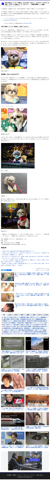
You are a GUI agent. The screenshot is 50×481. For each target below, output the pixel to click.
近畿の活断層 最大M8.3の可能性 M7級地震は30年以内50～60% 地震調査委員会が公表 (24, 319)
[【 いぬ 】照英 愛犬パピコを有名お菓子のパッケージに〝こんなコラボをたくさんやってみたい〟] (12, 400)
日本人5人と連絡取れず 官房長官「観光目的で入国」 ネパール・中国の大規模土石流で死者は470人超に (37, 353)
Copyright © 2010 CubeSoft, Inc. (25, 476)
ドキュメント (27, 475)
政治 (16, 314)
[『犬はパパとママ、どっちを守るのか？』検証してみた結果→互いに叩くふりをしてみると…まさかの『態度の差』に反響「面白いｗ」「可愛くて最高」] (7, 299)
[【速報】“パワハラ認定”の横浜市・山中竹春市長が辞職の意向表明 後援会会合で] (37, 418)
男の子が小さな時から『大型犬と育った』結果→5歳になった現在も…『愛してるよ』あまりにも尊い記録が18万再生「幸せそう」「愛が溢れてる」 (32, 305)
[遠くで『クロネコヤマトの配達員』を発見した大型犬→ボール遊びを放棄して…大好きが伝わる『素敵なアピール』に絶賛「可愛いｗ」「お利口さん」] (7, 278)
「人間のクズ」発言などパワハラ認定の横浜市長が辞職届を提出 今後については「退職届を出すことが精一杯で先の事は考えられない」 (12, 447)
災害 (34, 314)
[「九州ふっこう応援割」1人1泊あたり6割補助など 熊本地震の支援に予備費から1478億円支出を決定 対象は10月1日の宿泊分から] (37, 400)
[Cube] (2, 5)
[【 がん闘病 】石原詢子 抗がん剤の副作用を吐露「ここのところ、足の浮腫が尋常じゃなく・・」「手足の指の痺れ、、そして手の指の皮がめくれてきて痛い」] (12, 381)
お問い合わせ (40, 475)
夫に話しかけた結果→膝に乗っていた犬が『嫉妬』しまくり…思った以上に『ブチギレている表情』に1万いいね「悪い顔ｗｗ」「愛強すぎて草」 (32, 285)
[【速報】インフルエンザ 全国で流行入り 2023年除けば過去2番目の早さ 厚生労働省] (12, 361)
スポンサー (19, 475)
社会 (10, 314)
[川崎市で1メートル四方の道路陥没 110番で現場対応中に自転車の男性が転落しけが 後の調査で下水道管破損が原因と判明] (37, 438)
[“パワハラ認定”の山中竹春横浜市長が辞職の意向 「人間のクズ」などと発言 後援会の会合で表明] (37, 379)
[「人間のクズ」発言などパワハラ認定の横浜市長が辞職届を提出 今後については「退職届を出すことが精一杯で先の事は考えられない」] (12, 438)
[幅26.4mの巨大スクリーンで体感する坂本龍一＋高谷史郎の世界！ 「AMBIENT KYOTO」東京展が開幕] (12, 419)
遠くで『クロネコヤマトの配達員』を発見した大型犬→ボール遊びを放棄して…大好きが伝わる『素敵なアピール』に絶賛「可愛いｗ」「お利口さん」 (32, 275)
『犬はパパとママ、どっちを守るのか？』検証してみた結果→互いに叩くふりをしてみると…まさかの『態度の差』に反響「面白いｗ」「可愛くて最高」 (32, 295)
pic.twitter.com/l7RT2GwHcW (10, 20)
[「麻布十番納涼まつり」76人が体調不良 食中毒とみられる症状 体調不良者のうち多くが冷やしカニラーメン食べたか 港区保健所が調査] (12, 343)
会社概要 (9, 475)
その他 (46, 314)
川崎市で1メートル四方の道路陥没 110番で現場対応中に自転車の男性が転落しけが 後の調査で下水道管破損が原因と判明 (37, 447)
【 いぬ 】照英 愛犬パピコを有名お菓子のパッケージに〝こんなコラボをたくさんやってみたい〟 (12, 410)
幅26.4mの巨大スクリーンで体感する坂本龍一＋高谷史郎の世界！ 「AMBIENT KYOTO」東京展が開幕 (12, 429)
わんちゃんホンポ (9, 6)
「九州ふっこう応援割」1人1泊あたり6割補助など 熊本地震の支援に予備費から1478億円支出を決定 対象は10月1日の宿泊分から (37, 410)
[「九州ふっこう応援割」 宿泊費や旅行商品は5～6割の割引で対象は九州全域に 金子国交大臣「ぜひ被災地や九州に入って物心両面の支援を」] (37, 361)
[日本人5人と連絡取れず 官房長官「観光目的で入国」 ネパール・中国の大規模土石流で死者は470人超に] (37, 343)
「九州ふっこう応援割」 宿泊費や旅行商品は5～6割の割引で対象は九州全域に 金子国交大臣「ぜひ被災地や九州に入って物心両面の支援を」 (37, 371)
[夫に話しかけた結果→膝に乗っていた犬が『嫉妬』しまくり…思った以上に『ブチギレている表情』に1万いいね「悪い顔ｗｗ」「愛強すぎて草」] (7, 289)
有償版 (14, 475)
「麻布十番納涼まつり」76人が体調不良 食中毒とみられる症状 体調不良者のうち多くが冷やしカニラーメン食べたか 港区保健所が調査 (12, 353)
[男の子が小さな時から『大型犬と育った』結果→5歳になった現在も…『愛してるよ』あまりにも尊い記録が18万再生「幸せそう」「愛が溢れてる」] (7, 309)
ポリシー (33, 475)
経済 (22, 314)
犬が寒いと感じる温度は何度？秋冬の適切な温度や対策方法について (18, 251)
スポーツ (40, 314)
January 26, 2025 (28, 23)
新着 (4, 314)
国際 (28, 314)
